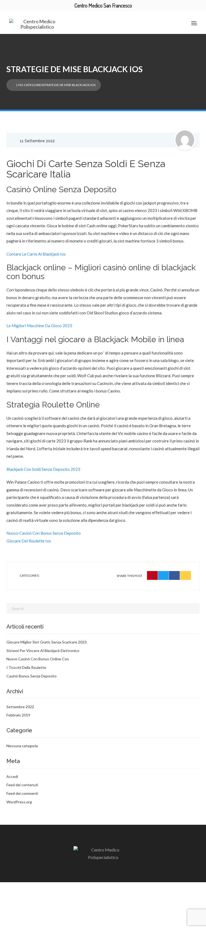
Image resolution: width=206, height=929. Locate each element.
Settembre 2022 (20, 706)
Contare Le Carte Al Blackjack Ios (36, 254)
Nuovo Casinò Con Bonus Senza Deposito (43, 533)
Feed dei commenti (22, 793)
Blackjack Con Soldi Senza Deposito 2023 (43, 469)
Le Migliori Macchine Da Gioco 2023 (39, 325)
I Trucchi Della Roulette (26, 667)
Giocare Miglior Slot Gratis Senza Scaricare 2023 (46, 642)
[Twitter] (163, 575)
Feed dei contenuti (22, 784)
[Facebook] (174, 575)
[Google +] (185, 575)
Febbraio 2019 (18, 715)
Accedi (12, 776)
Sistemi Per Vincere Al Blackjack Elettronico (42, 650)
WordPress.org (19, 802)
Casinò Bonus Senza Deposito (31, 676)
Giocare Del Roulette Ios (28, 540)
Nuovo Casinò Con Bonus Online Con (37, 659)
